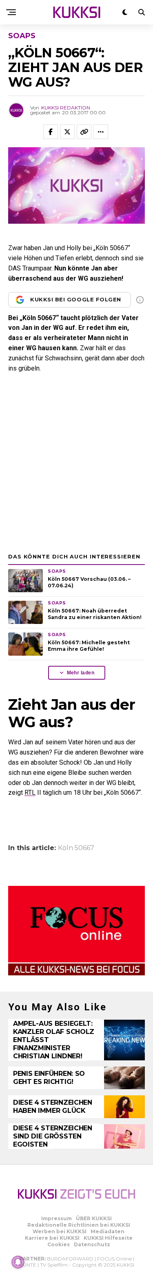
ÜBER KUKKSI (94, 1218)
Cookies (58, 1244)
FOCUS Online (114, 1259)
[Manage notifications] (17, 1262)
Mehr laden (81, 673)
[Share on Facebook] (50, 131)
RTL (29, 792)
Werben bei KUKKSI (59, 1231)
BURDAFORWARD (70, 1259)
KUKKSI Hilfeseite (108, 1238)
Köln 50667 (76, 848)
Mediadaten (107, 1231)
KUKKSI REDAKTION (65, 108)
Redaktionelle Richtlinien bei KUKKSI (78, 1225)
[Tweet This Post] (67, 131)
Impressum (56, 1218)
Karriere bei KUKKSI (52, 1238)
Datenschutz (92, 1244)
